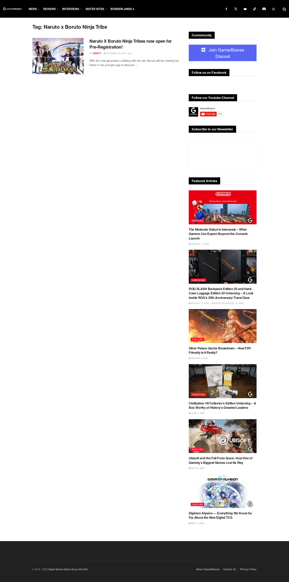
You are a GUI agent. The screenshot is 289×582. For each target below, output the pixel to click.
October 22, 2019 (115, 53)
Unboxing (198, 280)
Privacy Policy (248, 569)
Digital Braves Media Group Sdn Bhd (68, 569)
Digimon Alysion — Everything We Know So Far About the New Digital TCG (220, 515)
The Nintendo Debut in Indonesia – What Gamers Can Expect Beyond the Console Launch (218, 233)
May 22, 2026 (197, 468)
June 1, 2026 (197, 412)
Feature (197, 220)
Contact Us (229, 569)
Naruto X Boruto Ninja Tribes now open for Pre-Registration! (130, 44)
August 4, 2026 (199, 358)
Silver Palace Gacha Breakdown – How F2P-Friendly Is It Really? (220, 350)
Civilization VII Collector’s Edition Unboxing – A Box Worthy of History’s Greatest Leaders (222, 405)
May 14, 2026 (197, 523)
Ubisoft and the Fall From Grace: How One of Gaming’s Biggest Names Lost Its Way (220, 460)
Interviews (70, 9)
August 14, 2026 (200, 243)
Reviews (49, 9)
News (33, 9)
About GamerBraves (207, 569)
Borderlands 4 (122, 9)
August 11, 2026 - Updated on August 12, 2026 (217, 303)
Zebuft (97, 53)
